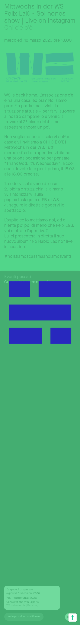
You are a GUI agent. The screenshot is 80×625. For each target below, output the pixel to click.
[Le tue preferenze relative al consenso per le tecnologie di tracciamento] (72, 617)
